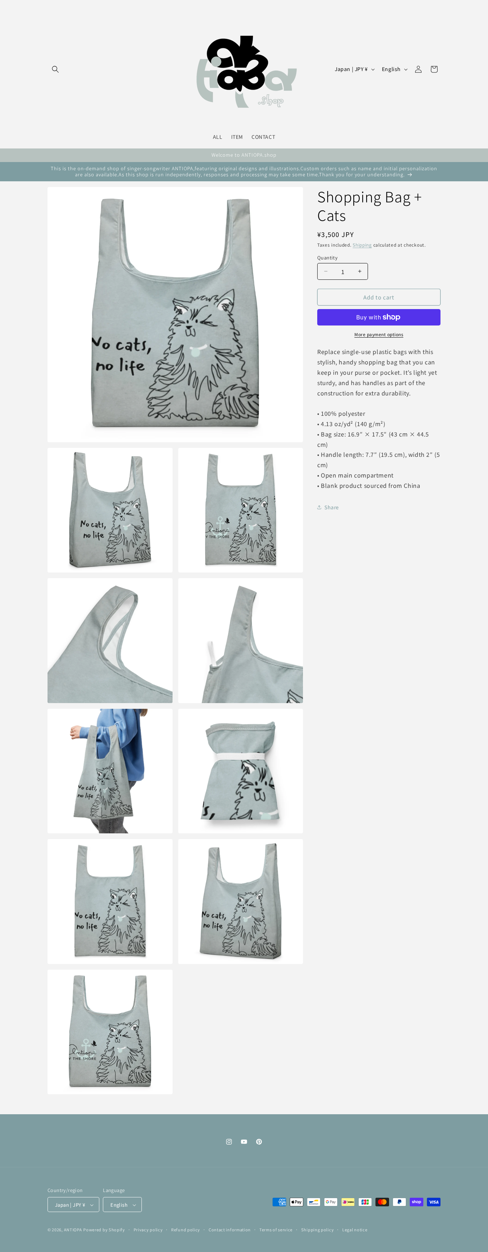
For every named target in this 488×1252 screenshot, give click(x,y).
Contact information (230, 1229)
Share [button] (331, 506)
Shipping (362, 245)
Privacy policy (148, 1229)
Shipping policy (317, 1229)
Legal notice (354, 1229)
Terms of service (276, 1229)
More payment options (378, 334)
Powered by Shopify (104, 1230)
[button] (55, 69)
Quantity (327, 257)
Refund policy (185, 1229)
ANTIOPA (73, 1230)
